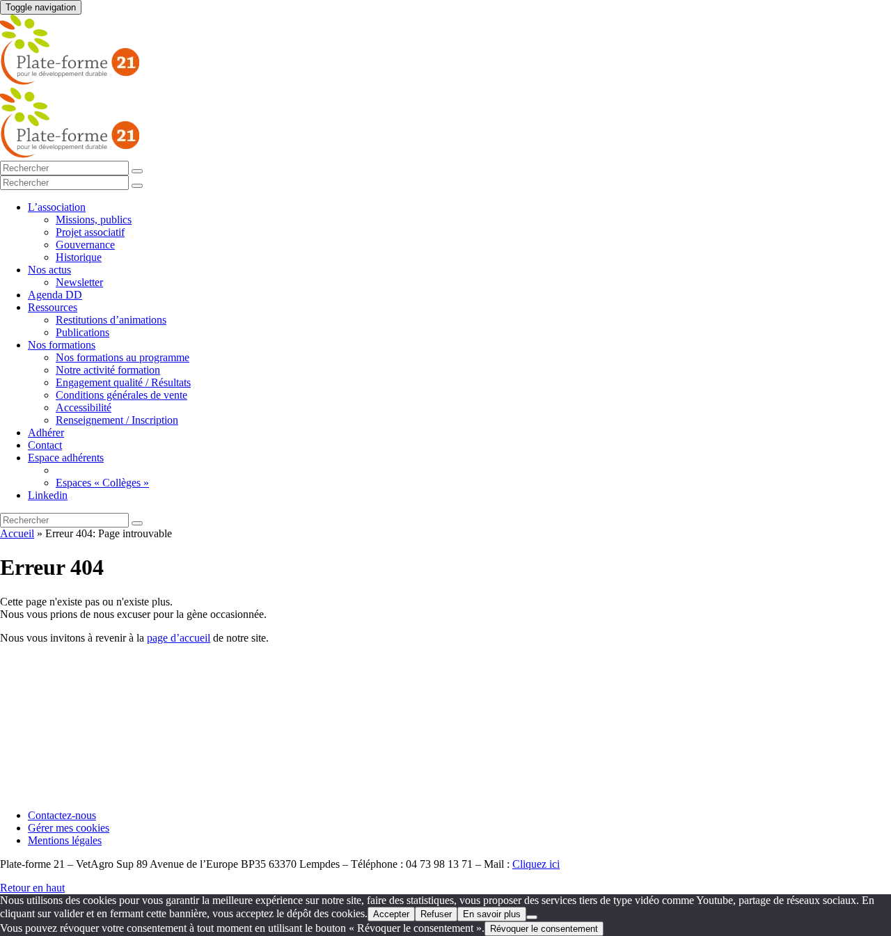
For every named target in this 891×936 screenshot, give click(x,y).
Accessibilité (83, 407)
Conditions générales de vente (121, 395)
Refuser (436, 914)
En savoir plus (492, 914)
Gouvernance (85, 245)
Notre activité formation (108, 370)
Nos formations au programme (122, 357)
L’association (57, 207)
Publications (82, 332)
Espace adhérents (66, 457)
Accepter (391, 914)
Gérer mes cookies (68, 828)
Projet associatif (90, 232)
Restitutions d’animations (111, 320)
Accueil (17, 533)
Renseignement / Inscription (117, 420)
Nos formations (61, 345)
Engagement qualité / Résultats (123, 382)
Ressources (52, 307)
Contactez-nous (62, 815)
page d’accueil (178, 638)
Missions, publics (94, 219)
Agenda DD (55, 295)
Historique (79, 257)
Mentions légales (65, 840)
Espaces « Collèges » (102, 483)
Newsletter (79, 282)
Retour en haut (32, 888)
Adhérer (46, 432)
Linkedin (48, 495)
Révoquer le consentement (544, 928)
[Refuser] (531, 917)
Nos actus (49, 270)
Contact (45, 445)
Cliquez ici (536, 864)
